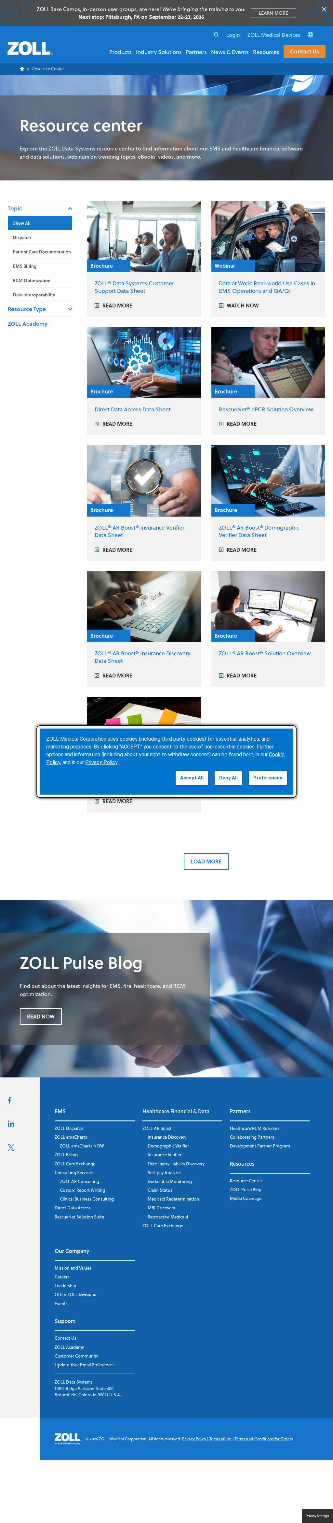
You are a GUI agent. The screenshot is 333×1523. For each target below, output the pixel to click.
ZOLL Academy (27, 324)
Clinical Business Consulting (87, 1199)
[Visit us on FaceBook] (9, 1101)
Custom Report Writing (82, 1190)
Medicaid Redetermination (173, 1199)
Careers (62, 1277)
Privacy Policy (194, 1439)
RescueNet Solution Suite (79, 1217)
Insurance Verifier (164, 1155)
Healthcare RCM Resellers (254, 1128)
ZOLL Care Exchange (75, 1164)
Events (61, 1303)
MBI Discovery (161, 1208)
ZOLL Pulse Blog (245, 1189)
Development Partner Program (260, 1146)
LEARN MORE (277, 13)
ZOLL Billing (66, 1155)
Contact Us (304, 51)
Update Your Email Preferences (84, 1365)
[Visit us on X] (11, 1149)
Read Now (41, 1016)
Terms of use (220, 1439)
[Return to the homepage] (30, 52)
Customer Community (76, 1356)
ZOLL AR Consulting (79, 1181)
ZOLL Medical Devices (273, 34)
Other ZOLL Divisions (75, 1294)
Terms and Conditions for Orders (264, 1439)
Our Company (72, 1251)
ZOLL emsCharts (71, 1137)
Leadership (65, 1285)
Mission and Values (73, 1268)
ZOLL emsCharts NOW (82, 1146)
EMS (60, 1111)
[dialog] (166, 761)
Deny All (228, 778)
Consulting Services (74, 1172)
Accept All (192, 778)
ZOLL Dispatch (69, 1128)
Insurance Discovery (167, 1137)
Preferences (267, 778)
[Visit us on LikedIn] (11, 1125)
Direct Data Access (73, 1208)
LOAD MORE (206, 861)
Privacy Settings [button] (317, 1516)
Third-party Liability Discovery (176, 1164)
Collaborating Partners (252, 1137)
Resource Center (246, 1181)
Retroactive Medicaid (168, 1217)
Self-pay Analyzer (164, 1172)
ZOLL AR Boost (157, 1128)
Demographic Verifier (168, 1146)
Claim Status (160, 1190)
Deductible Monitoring (170, 1181)
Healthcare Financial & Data (175, 1111)
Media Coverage (245, 1198)
